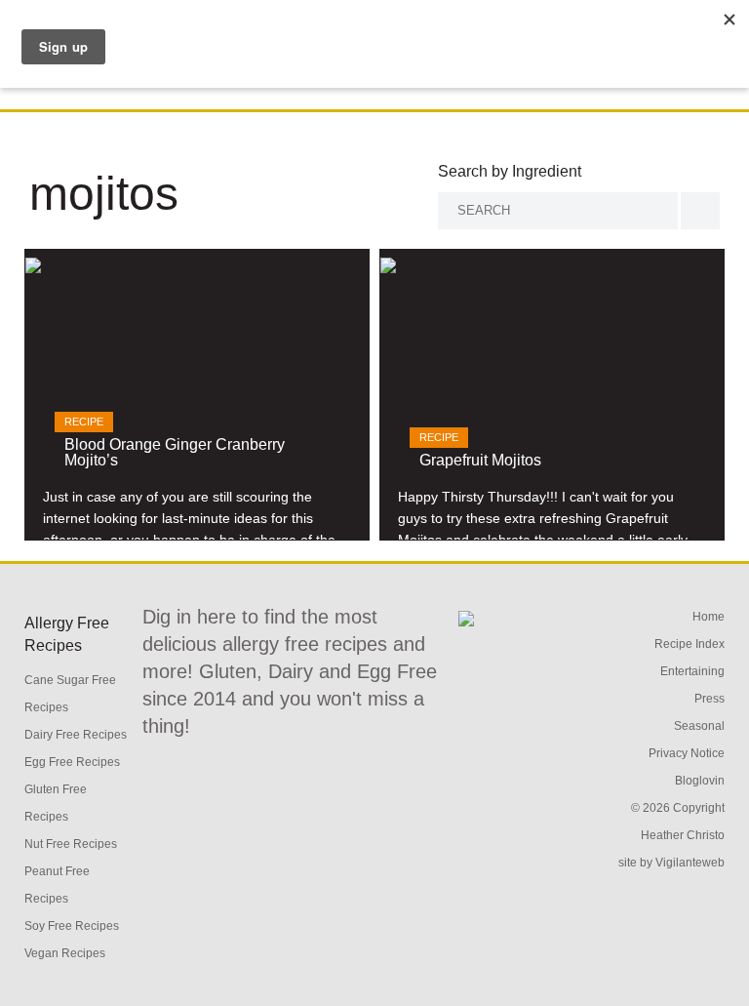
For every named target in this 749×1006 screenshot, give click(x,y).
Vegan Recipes (64, 953)
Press (709, 698)
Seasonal (699, 726)
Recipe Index (689, 644)
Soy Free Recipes (71, 926)
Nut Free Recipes (70, 844)
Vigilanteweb (690, 862)
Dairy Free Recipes (75, 735)
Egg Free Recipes (72, 762)
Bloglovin (700, 780)
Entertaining (692, 671)
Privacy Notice (687, 753)
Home (708, 617)
